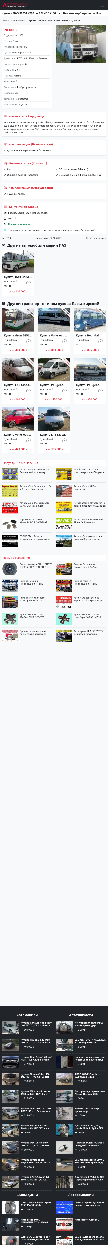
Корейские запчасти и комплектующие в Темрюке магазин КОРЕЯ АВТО (89, 471)
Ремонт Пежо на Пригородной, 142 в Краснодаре (31, 582)
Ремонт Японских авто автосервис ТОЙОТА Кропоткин (32, 599)
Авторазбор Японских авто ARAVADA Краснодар (89, 521)
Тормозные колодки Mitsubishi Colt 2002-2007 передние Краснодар (33, 521)
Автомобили (19, 20)
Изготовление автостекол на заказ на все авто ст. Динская (90, 504)
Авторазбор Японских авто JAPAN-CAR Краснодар (35, 504)
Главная (6, 20)
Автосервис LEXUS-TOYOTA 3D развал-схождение (88, 632)
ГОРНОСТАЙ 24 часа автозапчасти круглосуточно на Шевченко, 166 (36, 537)
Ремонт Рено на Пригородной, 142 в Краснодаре (85, 582)
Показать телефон (19, 224)
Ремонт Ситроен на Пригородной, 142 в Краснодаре (85, 565)
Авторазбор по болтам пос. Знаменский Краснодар (35, 471)
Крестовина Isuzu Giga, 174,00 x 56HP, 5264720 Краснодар (32, 616)
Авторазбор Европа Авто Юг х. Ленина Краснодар (35, 487)
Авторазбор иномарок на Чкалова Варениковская (88, 537)
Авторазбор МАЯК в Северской (85, 487)
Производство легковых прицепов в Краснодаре (33, 632)
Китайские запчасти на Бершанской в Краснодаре (88, 599)
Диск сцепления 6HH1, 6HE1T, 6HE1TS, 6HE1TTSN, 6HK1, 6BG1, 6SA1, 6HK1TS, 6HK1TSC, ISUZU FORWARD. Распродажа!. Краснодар (36, 565)
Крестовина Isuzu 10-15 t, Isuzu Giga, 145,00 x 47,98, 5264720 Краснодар (87, 616)
